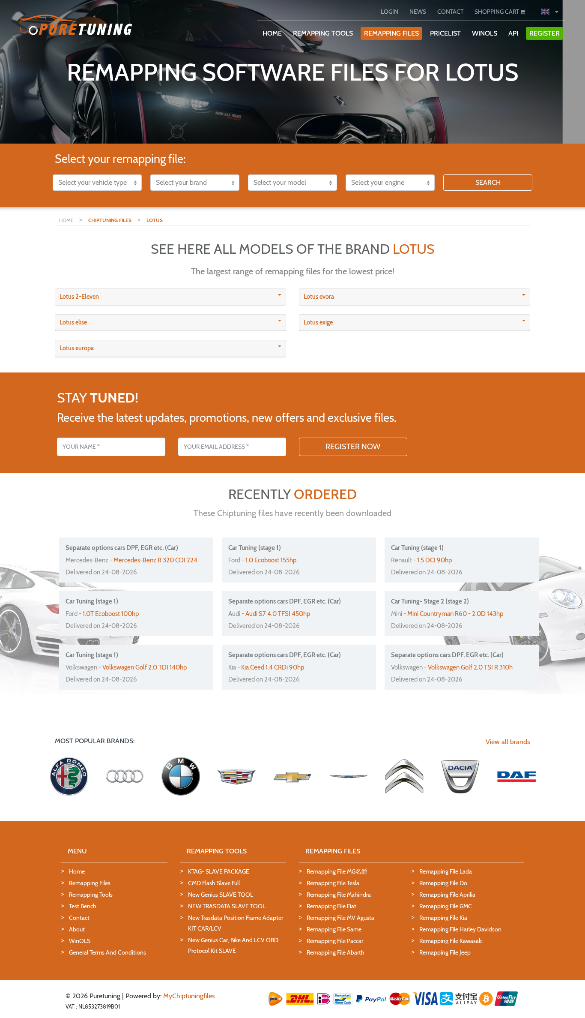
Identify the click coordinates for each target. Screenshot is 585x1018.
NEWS (417, 11)
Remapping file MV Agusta (340, 918)
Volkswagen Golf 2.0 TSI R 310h (470, 667)
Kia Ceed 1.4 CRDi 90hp (272, 667)
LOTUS (154, 220)
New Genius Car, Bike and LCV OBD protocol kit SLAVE (233, 945)
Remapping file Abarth (335, 952)
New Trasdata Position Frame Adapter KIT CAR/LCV (235, 923)
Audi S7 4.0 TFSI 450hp (277, 614)
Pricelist (445, 33)
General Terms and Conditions (107, 952)
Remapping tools (91, 894)
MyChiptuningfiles (189, 996)
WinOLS (484, 33)
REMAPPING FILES (391, 33)
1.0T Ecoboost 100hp (111, 614)
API (513, 33)
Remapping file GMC (445, 906)
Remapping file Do (443, 883)
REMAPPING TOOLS (323, 33)
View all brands (508, 742)
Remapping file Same (334, 929)
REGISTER (544, 33)
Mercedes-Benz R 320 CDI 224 (155, 560)
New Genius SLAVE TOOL (220, 894)
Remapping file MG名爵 (337, 871)
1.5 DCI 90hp (434, 560)
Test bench (82, 906)
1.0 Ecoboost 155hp (270, 560)
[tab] (170, 297)
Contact (79, 918)
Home (77, 871)
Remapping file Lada (445, 871)
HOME (272, 33)
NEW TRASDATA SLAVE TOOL (227, 906)
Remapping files (89, 883)
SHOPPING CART (497, 11)
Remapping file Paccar (335, 941)
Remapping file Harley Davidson (460, 929)
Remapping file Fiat (331, 906)
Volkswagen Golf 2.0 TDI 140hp (144, 667)
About (77, 929)
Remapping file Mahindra (339, 894)
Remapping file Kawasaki (451, 941)
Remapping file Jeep (445, 952)
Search (488, 182)
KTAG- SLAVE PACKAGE (218, 871)
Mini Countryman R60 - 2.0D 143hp (455, 614)
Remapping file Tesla (333, 883)
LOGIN (389, 11)
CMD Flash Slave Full (214, 883)
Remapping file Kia (443, 918)
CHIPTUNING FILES (109, 220)
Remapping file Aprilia (447, 894)
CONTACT (450, 11)
